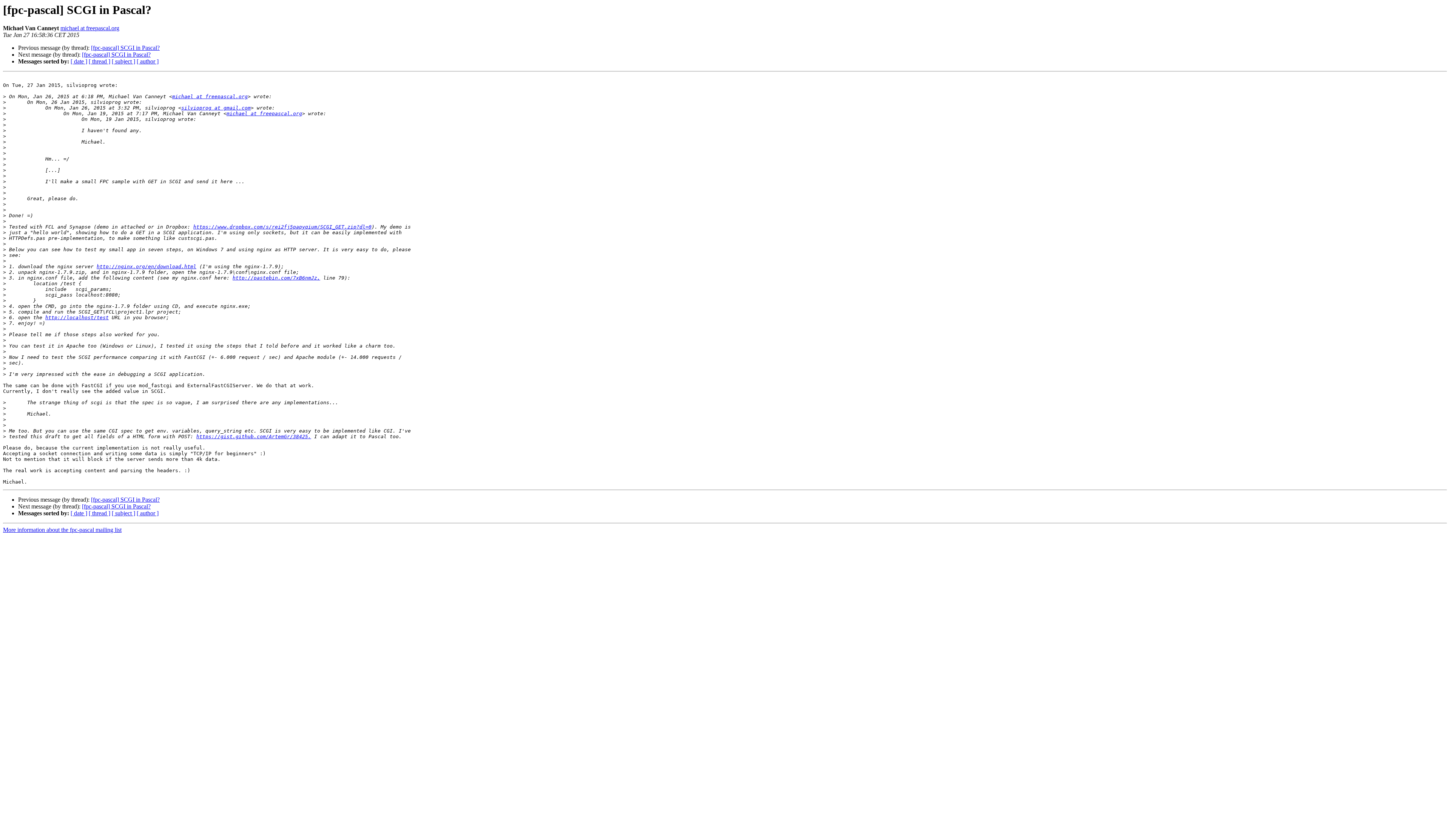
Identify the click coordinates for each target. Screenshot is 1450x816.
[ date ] (79, 61)
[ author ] (148, 61)
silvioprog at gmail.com (216, 108)
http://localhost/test (77, 317)
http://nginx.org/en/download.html (146, 266)
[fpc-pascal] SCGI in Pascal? (125, 48)
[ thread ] (99, 61)
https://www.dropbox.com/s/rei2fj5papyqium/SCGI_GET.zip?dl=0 (282, 227)
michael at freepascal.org (89, 28)
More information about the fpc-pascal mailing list (62, 530)
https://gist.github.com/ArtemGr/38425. (253, 436)
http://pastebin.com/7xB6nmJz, (276, 278)
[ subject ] (123, 61)
